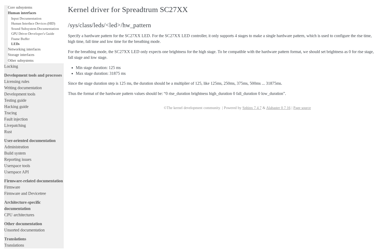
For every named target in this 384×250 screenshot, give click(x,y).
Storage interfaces (21, 55)
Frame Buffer (20, 39)
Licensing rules (16, 81)
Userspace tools (17, 165)
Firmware (12, 187)
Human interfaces (22, 13)
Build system (15, 153)
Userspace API (16, 172)
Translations (14, 245)
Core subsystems (20, 7)
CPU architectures (19, 215)
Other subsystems (20, 60)
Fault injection (16, 119)
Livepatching (15, 125)
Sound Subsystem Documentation (35, 29)
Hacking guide (16, 106)
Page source (302, 108)
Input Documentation (26, 18)
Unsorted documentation (24, 230)
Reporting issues (17, 159)
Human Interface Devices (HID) (33, 23)
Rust (8, 131)
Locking (11, 66)
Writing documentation (23, 88)
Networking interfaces (24, 49)
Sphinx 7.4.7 (251, 108)
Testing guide (15, 100)
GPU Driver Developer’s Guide (32, 34)
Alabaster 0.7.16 (278, 108)
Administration (16, 147)
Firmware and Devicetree (25, 193)
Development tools (19, 94)
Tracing (10, 113)
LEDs (15, 44)
